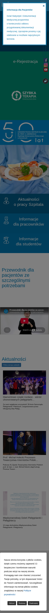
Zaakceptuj (33, 603)
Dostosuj (22, 603)
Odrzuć (12, 603)
